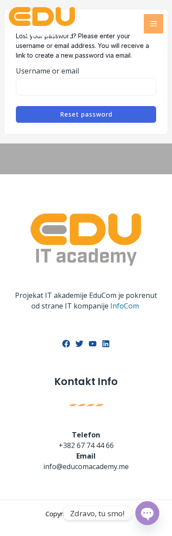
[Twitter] (79, 344)
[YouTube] (93, 344)
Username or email (47, 71)
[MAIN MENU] (153, 23)
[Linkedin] (106, 344)
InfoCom (125, 306)
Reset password (86, 114)
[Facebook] (66, 344)
